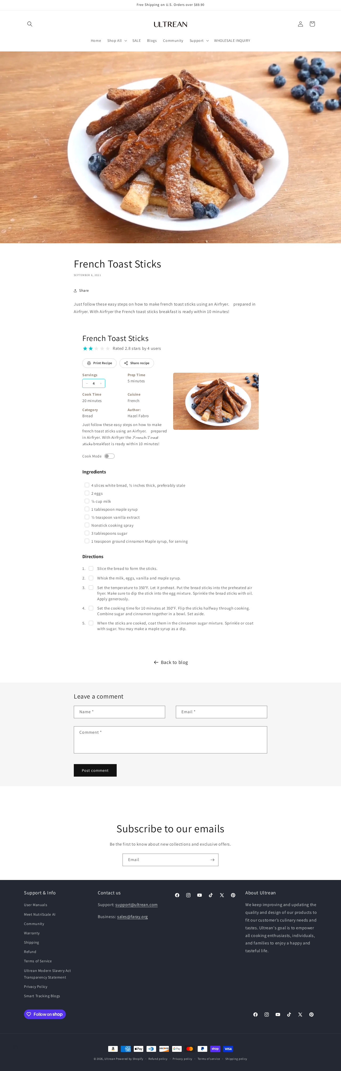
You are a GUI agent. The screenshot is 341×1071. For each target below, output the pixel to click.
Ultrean (109, 1059)
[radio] (85, 348)
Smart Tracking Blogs (42, 995)
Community (34, 923)
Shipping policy (236, 1058)
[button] (30, 24)
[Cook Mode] (109, 456)
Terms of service (209, 1058)
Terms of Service (38, 961)
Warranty (32, 933)
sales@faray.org (132, 916)
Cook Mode (92, 456)
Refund (30, 951)
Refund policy (157, 1058)
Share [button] (84, 290)
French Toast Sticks (115, 338)
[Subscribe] (212, 860)
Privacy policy (182, 1058)
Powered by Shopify (129, 1059)
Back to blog (174, 662)
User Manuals (35, 905)
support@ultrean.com (136, 905)
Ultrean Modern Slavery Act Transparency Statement (47, 974)
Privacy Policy (35, 986)
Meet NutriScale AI (40, 914)
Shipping (31, 942)
